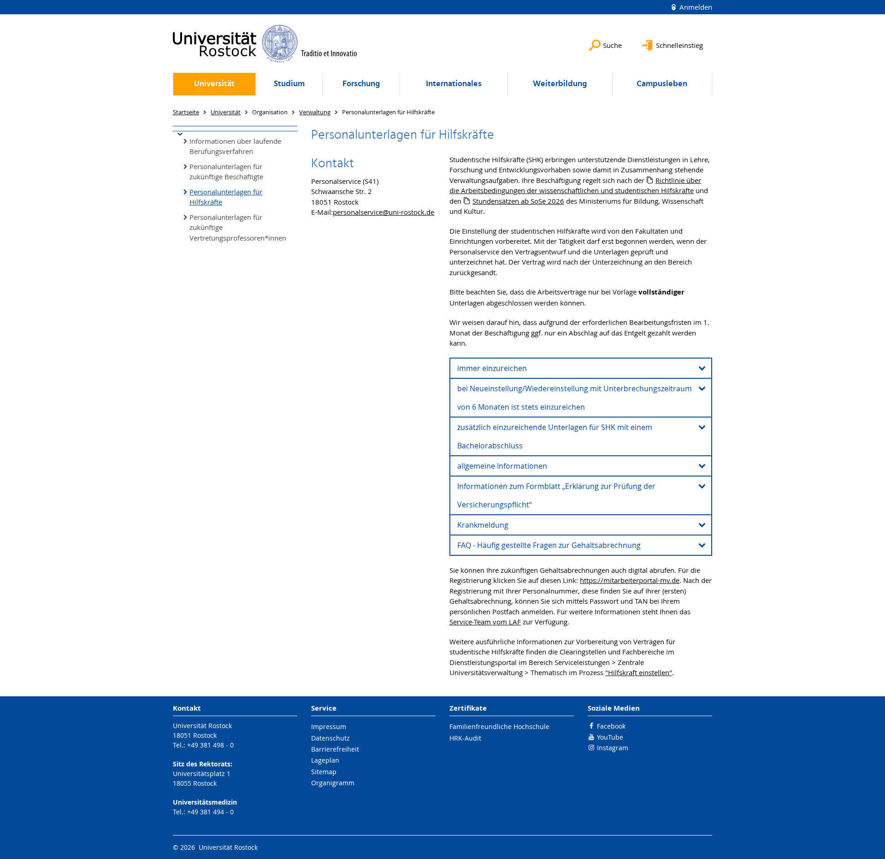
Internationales (454, 84)
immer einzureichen (492, 368)
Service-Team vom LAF (485, 621)
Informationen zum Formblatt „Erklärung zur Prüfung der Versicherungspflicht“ (556, 495)
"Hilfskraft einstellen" (638, 672)
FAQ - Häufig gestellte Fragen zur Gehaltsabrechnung (549, 545)
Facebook (611, 726)
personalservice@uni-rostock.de (383, 212)
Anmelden (695, 7)
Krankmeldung (482, 525)
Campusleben (662, 84)
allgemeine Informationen (502, 466)
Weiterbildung (560, 84)
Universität (214, 84)
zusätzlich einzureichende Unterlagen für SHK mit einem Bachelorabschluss (554, 436)
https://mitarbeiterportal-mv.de (629, 580)
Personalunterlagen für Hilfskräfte (225, 197)
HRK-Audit (465, 738)
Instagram (612, 747)
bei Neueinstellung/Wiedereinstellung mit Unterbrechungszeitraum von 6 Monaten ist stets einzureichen (574, 397)
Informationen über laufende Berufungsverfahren (235, 146)
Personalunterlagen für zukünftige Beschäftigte (226, 172)
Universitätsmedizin (205, 802)
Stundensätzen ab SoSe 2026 (518, 201)
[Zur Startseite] (265, 44)
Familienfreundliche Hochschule (499, 726)
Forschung (361, 84)
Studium (289, 84)
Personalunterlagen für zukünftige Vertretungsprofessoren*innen (237, 227)
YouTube (610, 737)
